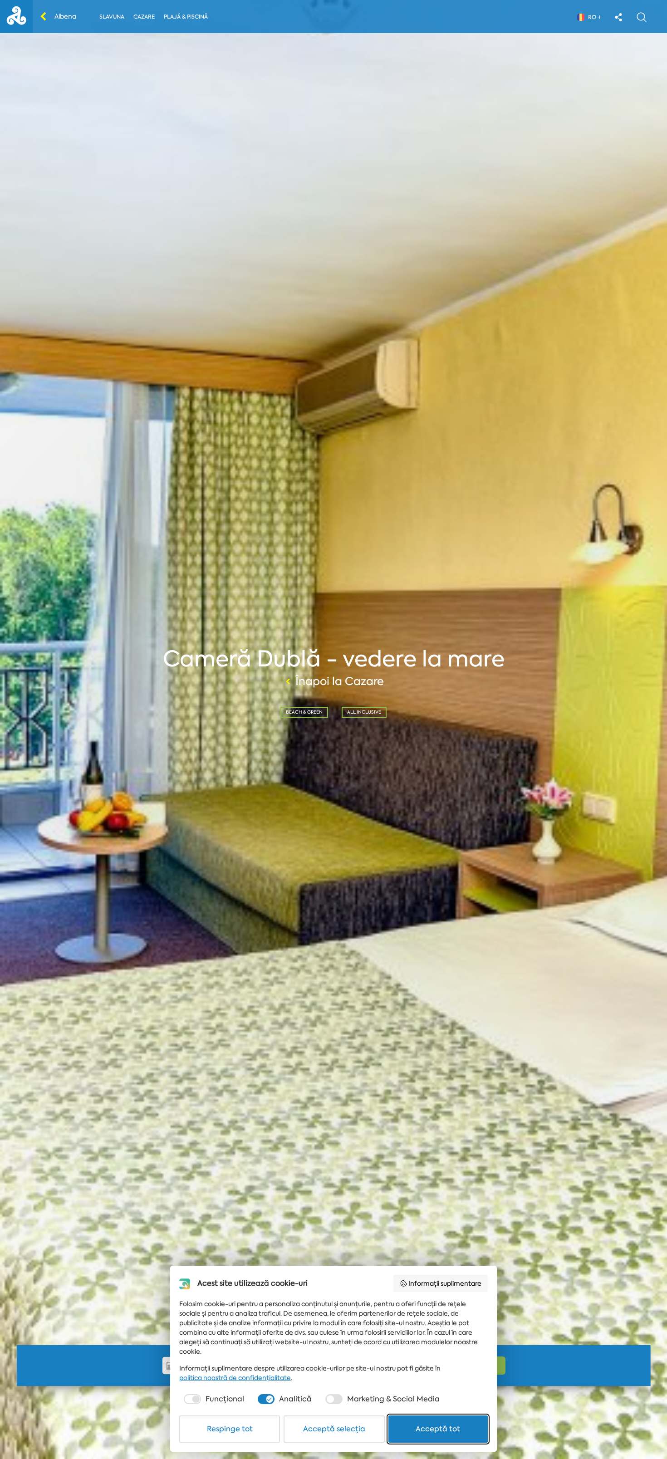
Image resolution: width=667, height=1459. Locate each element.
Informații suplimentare (444, 1283)
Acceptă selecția (334, 1429)
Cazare (144, 16)
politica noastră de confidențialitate (235, 1378)
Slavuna (111, 16)
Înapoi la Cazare (339, 681)
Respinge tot (230, 1429)
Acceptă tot (438, 1429)
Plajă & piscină (186, 16)
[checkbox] (213, 1399)
